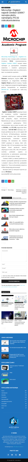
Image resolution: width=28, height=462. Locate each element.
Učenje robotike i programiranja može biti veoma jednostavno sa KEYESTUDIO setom (17, 203)
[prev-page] (2, 243)
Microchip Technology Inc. (9, 57)
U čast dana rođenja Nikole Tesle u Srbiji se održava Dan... (7, 322)
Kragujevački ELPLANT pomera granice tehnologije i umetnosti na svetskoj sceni (17, 356)
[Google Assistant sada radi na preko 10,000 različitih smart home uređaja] (21, 299)
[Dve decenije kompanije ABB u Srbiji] (5, 349)
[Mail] (12, 454)
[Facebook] (2, 26)
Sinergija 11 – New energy (7, 190)
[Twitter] (6, 26)
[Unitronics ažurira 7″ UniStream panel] (5, 367)
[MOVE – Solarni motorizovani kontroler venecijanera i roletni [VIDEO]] (21, 315)
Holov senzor (13, 379)
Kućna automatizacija (19, 302)
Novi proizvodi (4, 302)
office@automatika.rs (18, 446)
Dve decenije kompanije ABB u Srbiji (18, 347)
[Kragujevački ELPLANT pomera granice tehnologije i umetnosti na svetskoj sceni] (5, 356)
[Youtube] (19, 454)
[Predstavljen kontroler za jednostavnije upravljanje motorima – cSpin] (5, 237)
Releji (11, 372)
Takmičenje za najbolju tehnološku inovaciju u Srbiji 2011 (21, 191)
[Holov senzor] (5, 381)
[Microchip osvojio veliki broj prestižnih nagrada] (5, 230)
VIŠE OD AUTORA (17, 198)
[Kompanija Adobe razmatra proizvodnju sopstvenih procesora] (5, 210)
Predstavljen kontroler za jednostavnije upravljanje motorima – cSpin (16, 237)
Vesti (8, 5)
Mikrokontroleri (13, 5)
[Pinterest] (9, 26)
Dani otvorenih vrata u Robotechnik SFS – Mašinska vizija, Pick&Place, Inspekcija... (18, 342)
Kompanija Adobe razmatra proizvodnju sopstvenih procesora (16, 210)
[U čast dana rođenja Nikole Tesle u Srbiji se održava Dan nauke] (7, 315)
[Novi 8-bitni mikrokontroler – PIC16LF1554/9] (5, 217)
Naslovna (3, 5)
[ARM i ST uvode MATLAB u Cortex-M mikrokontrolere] (5, 223)
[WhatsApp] (12, 26)
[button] (2, 2)
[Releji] (5, 374)
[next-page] (5, 243)
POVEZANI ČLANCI (6, 198)
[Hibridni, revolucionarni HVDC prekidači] (7, 299)
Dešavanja (4, 318)
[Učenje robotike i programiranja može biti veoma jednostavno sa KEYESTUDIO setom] (5, 203)
